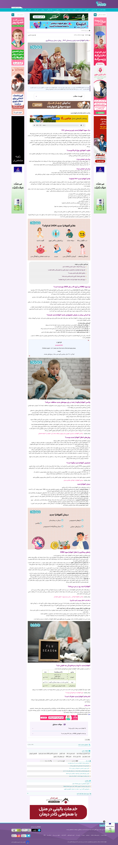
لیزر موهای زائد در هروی (59, 756)
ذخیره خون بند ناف (71, 753)
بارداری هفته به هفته (95, 835)
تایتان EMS (68, 756)
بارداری (80, 9)
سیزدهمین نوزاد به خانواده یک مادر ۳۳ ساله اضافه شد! (78, 763)
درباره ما (83, 835)
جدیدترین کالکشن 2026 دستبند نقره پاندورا (48, 753)
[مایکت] (36, 830)
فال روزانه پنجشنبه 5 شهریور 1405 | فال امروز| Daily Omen (76, 786)
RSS (44, 835)
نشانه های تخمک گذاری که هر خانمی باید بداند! (73, 276)
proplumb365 (59, 345)
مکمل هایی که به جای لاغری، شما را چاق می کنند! (79, 766)
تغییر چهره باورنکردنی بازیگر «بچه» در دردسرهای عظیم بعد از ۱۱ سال (76, 771)
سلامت (57, 9)
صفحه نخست (102, 9)
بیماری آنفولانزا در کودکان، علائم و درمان (73, 480)
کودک (63, 9)
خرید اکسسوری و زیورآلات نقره (83, 753)
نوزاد (69, 9)
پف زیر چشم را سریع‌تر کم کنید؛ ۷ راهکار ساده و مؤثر (79, 776)
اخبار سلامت (36, 9)
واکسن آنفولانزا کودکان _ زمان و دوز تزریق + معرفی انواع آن (68, 597)
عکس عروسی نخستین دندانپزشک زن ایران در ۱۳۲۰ (79, 768)
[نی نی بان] (101, 3)
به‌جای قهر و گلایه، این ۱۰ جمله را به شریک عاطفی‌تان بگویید (76, 789)
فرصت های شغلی (71, 835)
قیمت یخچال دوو (86, 756)
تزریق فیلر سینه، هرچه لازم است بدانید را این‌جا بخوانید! (72, 280)
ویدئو (43, 9)
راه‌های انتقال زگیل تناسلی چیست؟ (76, 273)
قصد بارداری (94, 9)
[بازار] (16, 830)
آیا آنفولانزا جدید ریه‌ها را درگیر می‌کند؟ (77, 728)
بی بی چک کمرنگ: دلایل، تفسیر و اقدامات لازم (74, 267)
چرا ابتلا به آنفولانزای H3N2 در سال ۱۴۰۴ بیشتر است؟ (73, 734)
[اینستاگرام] (16, 837)
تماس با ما (78, 835)
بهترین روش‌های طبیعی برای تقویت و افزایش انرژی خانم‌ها (77, 773)
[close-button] (104, 821)
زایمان (74, 9)
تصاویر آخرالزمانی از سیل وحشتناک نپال (80, 784)
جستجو (87, 835)
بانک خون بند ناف (77, 756)
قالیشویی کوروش (33, 753)
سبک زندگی (49, 9)
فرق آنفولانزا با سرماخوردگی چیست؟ (74, 693)
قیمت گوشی (62, 753)
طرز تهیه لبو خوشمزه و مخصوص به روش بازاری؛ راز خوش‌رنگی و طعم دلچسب (66, 270)
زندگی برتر (49, 835)
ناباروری (86, 9)
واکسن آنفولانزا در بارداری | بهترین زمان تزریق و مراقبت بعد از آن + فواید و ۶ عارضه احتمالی (60, 434)
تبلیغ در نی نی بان (56, 835)
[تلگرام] (25, 837)
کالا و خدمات (23, 9)
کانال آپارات (63, 835)
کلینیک (29, 9)
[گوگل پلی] (26, 830)
